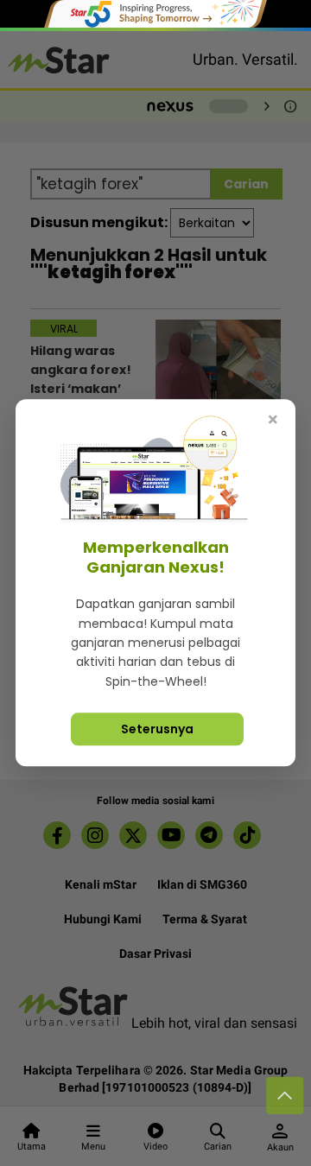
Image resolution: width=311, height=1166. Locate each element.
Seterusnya (157, 729)
